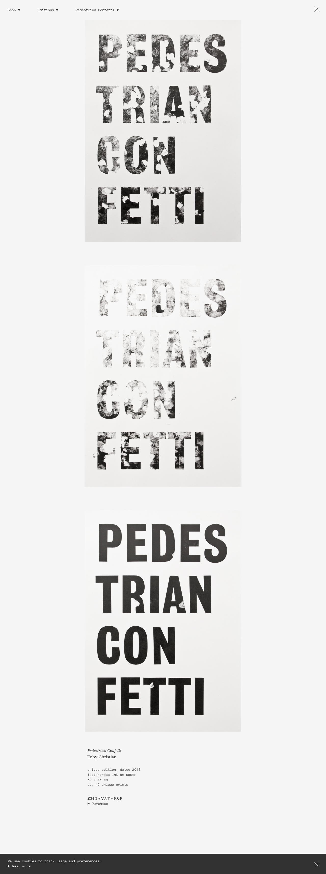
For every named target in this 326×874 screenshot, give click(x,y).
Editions (46, 10)
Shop (12, 10)
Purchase (100, 804)
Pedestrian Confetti (95, 10)
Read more (21, 866)
